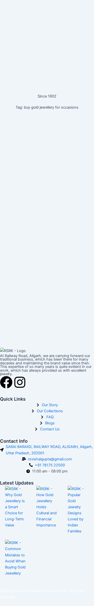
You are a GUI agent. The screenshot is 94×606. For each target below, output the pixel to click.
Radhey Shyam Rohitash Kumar (27, 591)
